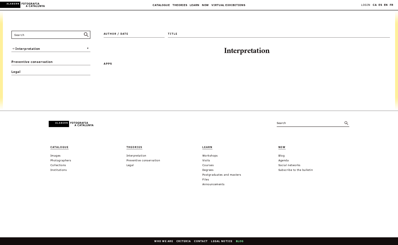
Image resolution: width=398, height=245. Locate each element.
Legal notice (221, 241)
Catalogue (161, 5)
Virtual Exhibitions (228, 5)
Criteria (183, 241)
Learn (194, 5)
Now (205, 5)
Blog (240, 241)
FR (391, 4)
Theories (179, 5)
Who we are (163, 241)
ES (380, 4)
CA (375, 4)
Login (365, 4)
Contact (201, 241)
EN (386, 4)
